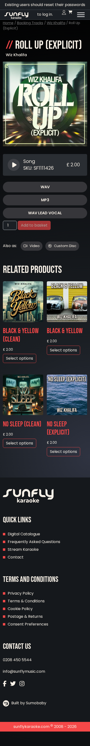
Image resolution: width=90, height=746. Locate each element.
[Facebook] (4, 684)
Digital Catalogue (24, 534)
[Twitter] (13, 684)
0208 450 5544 (17, 660)
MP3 (45, 200)
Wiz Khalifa (56, 22)
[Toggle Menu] (81, 15)
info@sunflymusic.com (24, 671)
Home (8, 22)
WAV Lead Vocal (45, 213)
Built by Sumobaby (28, 703)
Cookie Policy (20, 609)
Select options (19, 358)
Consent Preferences (28, 624)
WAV (45, 187)
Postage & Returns (25, 616)
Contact (16, 557)
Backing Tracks (30, 22)
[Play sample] (14, 164)
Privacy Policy (21, 593)
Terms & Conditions (26, 601)
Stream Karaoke (23, 549)
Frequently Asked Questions (34, 541)
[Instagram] (21, 684)
